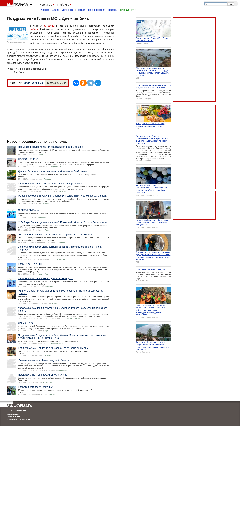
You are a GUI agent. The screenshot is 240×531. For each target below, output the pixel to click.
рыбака (34, 29)
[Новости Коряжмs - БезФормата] (16, 3)
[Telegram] (90, 83)
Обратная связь (13, 414)
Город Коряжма (33, 82)
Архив (55, 9)
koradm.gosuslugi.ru (19, 42)
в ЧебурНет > (128, 9)
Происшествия (96, 9)
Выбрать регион (13, 416)
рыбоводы (49, 25)
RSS (28, 420)
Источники (68, 9)
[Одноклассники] (83, 83)
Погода (81, 9)
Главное (44, 9)
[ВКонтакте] (76, 83)
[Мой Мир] (97, 83)
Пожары (113, 9)
